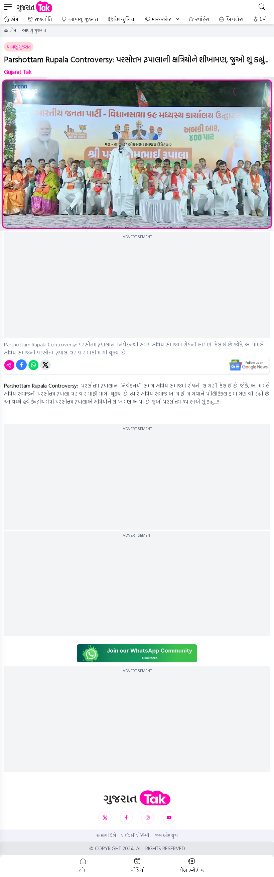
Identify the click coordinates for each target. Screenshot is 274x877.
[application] (137, 154)
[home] (137, 797)
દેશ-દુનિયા (125, 19)
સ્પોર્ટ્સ (202, 19)
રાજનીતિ (43, 19)
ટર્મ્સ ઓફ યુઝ (166, 835)
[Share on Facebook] (21, 364)
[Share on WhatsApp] (33, 364)
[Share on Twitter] (45, 364)
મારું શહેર (161, 19)
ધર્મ (263, 19)
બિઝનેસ (235, 19)
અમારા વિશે (106, 835)
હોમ (14, 19)
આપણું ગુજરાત (83, 19)
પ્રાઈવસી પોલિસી (135, 835)
